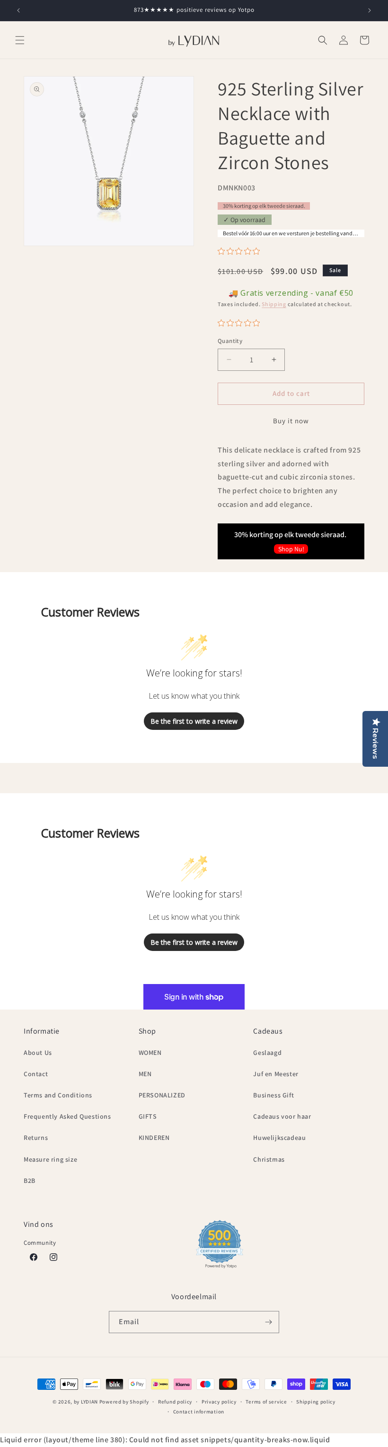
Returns (36, 1137)
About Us (38, 1052)
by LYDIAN (86, 1401)
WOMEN (150, 1052)
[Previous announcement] (18, 10)
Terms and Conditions (58, 1095)
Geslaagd (267, 1052)
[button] (19, 40)
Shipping (274, 304)
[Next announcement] (369, 10)
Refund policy (175, 1401)
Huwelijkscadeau (279, 1137)
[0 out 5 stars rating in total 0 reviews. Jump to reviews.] (241, 250)
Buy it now (291, 420)
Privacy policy (219, 1401)
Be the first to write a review (194, 721)
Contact (36, 1074)
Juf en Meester (275, 1074)
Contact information (198, 1411)
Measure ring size (50, 1159)
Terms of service (266, 1401)
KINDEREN (154, 1137)
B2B (29, 1180)
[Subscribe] (268, 1322)
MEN (145, 1074)
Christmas (268, 1159)
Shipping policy (315, 1401)
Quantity (230, 341)
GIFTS (148, 1116)
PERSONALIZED (162, 1095)
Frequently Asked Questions (67, 1116)
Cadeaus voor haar (282, 1116)
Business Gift (273, 1095)
